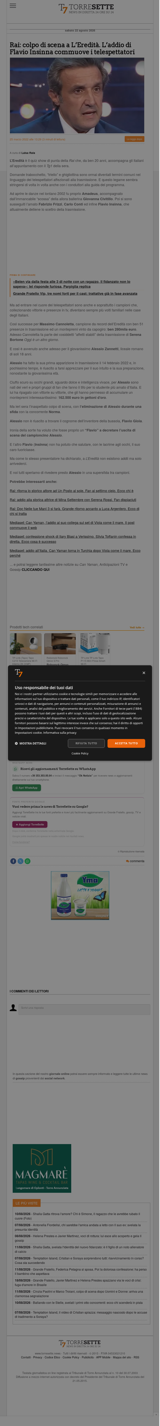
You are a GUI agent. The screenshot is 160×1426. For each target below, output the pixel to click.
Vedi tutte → (137, 627)
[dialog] (80, 713)
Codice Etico (52, 1357)
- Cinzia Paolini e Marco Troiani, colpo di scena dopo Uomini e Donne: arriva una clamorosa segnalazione (79, 1293)
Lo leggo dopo (134, 139)
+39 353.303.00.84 (41, 775)
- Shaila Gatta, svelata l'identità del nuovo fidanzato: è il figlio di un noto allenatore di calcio (79, 1249)
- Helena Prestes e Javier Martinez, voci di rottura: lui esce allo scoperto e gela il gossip (78, 1238)
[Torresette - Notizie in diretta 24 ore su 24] (80, 1343)
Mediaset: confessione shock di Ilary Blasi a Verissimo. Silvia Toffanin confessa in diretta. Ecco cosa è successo (73, 539)
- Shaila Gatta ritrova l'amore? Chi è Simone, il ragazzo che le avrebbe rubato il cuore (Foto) (77, 1216)
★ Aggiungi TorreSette (30, 824)
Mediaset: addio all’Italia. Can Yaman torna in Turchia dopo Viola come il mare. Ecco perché (75, 553)
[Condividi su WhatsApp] (27, 861)
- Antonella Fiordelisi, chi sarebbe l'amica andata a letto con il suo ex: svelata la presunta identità (78, 1227)
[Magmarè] (42, 1168)
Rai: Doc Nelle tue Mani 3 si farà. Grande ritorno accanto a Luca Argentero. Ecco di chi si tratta (74, 511)
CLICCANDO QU (35, 569)
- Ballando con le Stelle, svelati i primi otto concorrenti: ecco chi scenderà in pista (79, 1302)
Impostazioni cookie (28, 733)
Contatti (26, 1357)
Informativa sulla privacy (59, 733)
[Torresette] (106, 9)
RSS (136, 1357)
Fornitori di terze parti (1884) (122, 708)
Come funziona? (21, 842)
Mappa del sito (122, 1357)
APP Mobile (103, 1357)
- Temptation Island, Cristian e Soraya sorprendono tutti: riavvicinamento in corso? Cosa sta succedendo (79, 1260)
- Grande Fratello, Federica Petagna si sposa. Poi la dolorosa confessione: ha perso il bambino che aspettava (81, 1271)
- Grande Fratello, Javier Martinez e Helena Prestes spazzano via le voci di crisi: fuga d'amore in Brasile (78, 1282)
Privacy (37, 1357)
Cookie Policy (71, 1357)
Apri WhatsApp (27, 787)
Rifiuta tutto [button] (86, 743)
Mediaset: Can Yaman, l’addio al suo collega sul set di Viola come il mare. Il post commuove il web (72, 525)
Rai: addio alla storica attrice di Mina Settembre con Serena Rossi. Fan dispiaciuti (73, 499)
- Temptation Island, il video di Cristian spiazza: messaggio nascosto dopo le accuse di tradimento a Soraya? (81, 1314)
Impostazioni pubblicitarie (35, 728)
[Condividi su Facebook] (13, 861)
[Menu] (13, 6)
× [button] (143, 673)
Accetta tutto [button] (126, 743)
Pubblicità (88, 1357)
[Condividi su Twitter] (20, 861)
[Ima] (80, 895)
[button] (30, 743)
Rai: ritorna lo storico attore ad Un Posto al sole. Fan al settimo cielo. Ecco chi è (71, 490)
